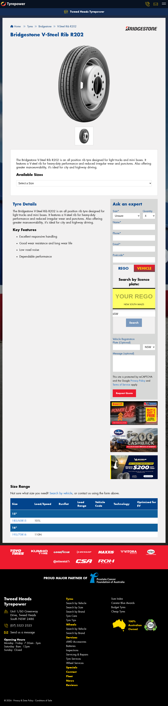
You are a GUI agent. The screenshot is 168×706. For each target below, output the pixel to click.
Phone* (117, 233)
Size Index (117, 598)
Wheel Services (75, 663)
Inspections (72, 650)
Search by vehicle (61, 493)
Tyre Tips (71, 620)
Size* (116, 211)
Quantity (147, 211)
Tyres (69, 599)
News (70, 680)
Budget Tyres (118, 607)
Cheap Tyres (118, 611)
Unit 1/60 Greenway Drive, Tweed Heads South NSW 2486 (24, 615)
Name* (117, 222)
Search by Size (74, 607)
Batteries (70, 646)
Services (71, 637)
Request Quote (124, 393)
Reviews (72, 685)
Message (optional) (123, 353)
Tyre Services (73, 659)
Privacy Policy (138, 380)
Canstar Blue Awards (123, 603)
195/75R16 (19, 534)
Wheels (71, 624)
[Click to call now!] (147, 4)
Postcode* (118, 255)
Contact (71, 672)
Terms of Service (121, 384)
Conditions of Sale (43, 700)
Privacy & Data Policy (23, 700)
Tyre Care (71, 616)
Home (17, 26)
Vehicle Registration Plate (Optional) (124, 340)
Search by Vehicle (76, 603)
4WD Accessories (76, 641)
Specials (71, 667)
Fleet (69, 676)
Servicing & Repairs (77, 654)
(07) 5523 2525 (21, 625)
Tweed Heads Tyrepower (86, 11)
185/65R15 (19, 520)
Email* (116, 244)
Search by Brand (75, 611)
